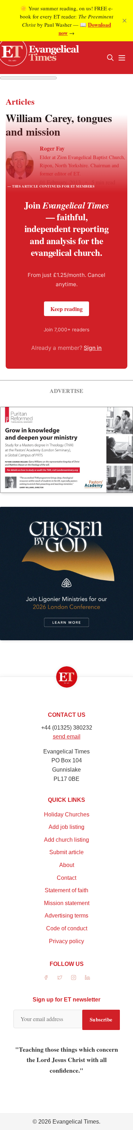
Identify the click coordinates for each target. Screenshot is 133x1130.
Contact (66, 878)
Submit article (66, 852)
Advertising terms (66, 916)
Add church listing (66, 840)
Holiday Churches (66, 814)
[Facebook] (45, 977)
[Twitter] (59, 977)
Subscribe (101, 1019)
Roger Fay (52, 148)
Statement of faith (66, 890)
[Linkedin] (87, 977)
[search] (110, 57)
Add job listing (66, 827)
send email (67, 737)
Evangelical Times (75, 1122)
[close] (124, 20)
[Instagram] (73, 977)
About (66, 865)
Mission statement (66, 903)
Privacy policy (66, 941)
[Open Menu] (121, 57)
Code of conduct (66, 928)
